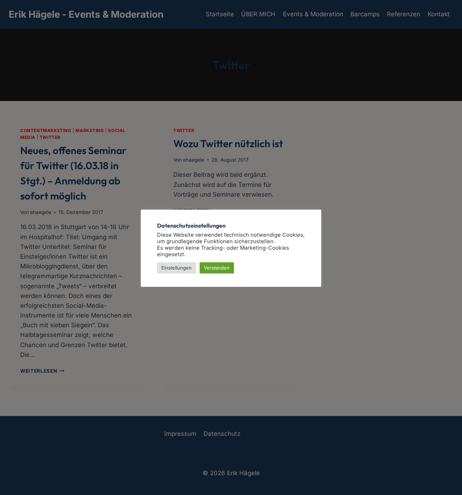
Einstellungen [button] (176, 268)
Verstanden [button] (217, 268)
